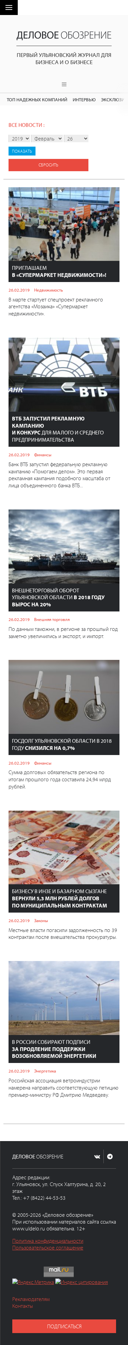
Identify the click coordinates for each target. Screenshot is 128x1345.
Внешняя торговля (52, 619)
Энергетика (45, 1071)
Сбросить (48, 164)
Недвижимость (48, 290)
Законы (41, 920)
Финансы (43, 454)
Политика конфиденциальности (47, 1240)
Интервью (84, 99)
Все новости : (26, 124)
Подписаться (64, 1326)
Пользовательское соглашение (47, 1247)
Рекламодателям (30, 1299)
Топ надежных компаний (37, 99)
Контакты (22, 1305)
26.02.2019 (19, 290)
